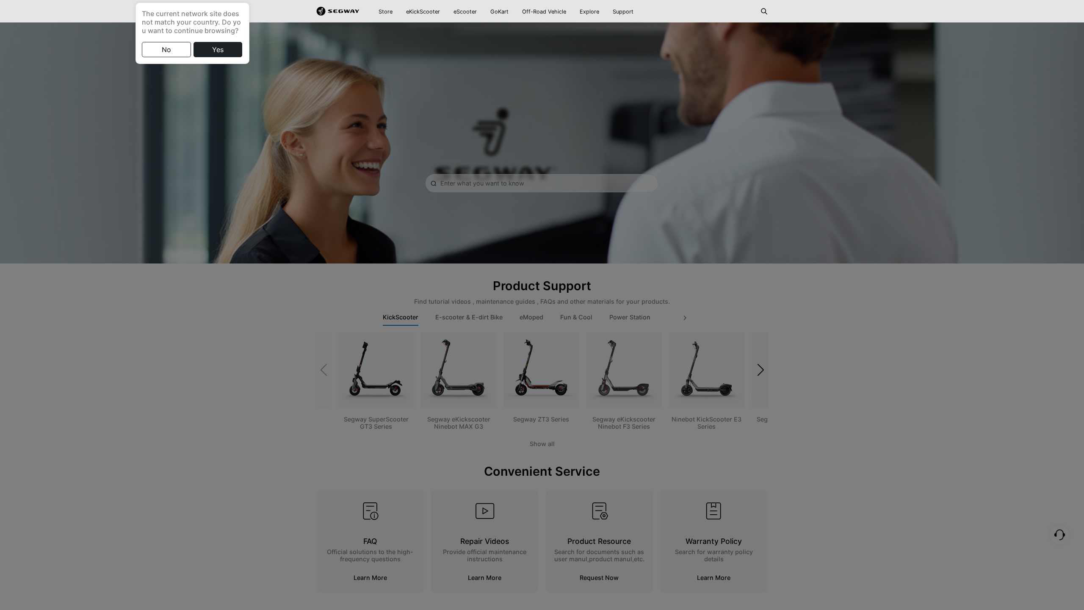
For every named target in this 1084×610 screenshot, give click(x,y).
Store (386, 11)
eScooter (465, 11)
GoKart (499, 11)
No (166, 49)
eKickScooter (423, 11)
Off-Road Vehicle (544, 11)
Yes (218, 49)
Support (623, 11)
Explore (589, 11)
